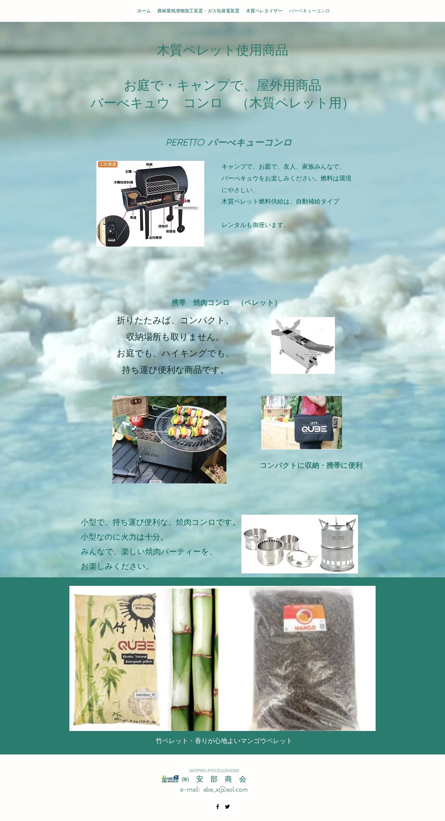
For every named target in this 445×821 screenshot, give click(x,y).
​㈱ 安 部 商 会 (214, 779)
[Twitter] (227, 806)
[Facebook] (217, 806)
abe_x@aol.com (225, 789)
